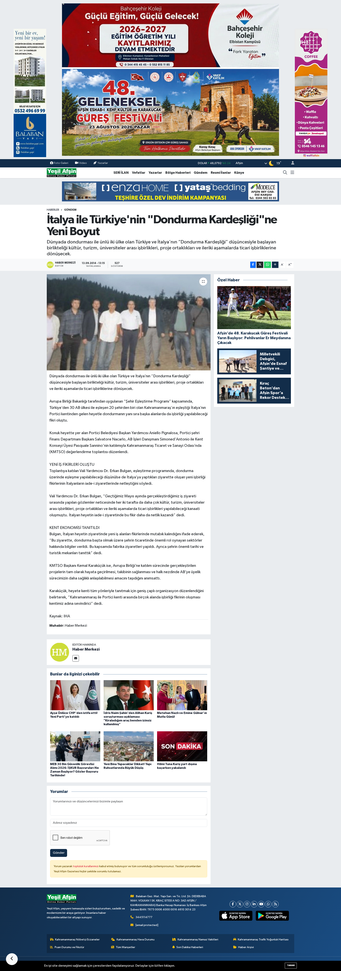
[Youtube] (261, 904)
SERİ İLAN (121, 172)
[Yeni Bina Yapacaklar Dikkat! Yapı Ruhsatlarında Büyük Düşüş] (129, 746)
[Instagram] (247, 904)
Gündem (200, 172)
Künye (239, 172)
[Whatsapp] (268, 904)
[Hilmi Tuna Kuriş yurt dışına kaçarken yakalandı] (182, 746)
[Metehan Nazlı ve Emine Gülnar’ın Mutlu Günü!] (182, 695)
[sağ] (311, 93)
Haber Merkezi (86, 649)
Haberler (53, 209)
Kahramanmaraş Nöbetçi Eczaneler (77, 939)
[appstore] (235, 916)
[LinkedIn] (254, 904)
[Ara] (285, 172)
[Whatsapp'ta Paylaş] (267, 265)
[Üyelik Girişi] (291, 163)
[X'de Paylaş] (260, 265)
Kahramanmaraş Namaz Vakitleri (198, 939)
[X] (240, 904)
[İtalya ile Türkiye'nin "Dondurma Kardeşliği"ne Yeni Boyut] (129, 322)
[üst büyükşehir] (170, 79)
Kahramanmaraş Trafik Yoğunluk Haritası (263, 939)
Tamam (291, 965)
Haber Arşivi (246, 947)
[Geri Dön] (12, 959)
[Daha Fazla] (275, 265)
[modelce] (170, 191)
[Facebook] (233, 904)
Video (83, 163)
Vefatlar (138, 172)
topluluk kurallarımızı (86, 866)
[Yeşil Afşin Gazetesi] (61, 172)
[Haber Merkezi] (59, 652)
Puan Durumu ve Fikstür (69, 947)
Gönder (59, 853)
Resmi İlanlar (221, 172)
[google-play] (272, 916)
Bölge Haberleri (177, 172)
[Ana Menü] (292, 172)
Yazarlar (102, 163)
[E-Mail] (75, 658)
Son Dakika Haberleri (189, 947)
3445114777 (144, 917)
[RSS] (275, 904)
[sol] (30, 93)
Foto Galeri (61, 163)
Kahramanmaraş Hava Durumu (136, 939)
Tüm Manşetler (125, 947)
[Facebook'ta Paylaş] (253, 265)
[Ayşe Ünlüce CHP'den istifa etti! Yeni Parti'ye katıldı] (75, 695)
